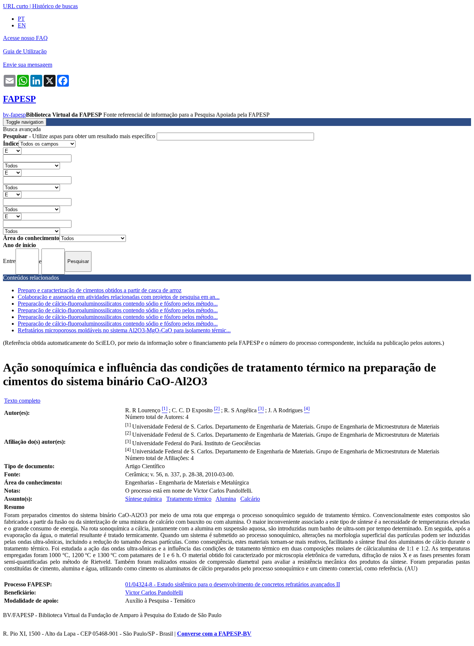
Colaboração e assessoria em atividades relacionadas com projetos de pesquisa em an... (119, 297)
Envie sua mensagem (27, 64)
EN (22, 25)
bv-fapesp (14, 114)
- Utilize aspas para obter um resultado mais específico (80, 136)
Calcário (250, 499)
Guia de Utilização (25, 51)
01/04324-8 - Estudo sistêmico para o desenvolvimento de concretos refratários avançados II (232, 584)
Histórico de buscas (55, 6)
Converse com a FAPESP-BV (214, 633)
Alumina (226, 499)
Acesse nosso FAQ (25, 38)
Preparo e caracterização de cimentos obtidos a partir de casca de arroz (99, 290)
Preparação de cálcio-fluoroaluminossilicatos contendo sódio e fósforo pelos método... (118, 303)
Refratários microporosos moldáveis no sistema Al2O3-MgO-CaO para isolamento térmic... (124, 330)
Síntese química (143, 499)
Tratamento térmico (188, 499)
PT (21, 19)
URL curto (15, 6)
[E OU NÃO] (12, 150)
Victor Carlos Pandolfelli (154, 592)
